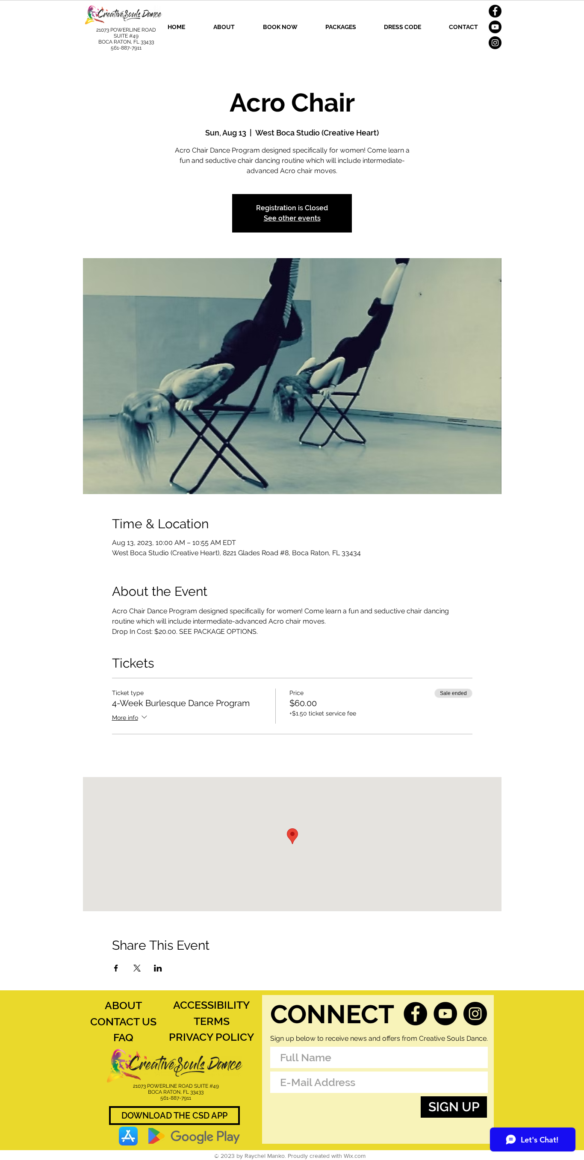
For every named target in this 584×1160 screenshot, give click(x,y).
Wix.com (355, 1155)
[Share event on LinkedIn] (158, 968)
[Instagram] (495, 42)
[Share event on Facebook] (116, 968)
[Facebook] (495, 11)
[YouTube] (495, 27)
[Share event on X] (137, 968)
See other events (292, 218)
